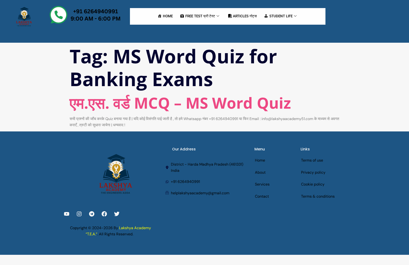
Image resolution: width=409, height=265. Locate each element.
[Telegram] (91, 214)
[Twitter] (117, 214)
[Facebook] (104, 214)
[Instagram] (79, 214)
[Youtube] (66, 214)
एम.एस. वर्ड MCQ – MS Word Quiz (180, 103)
